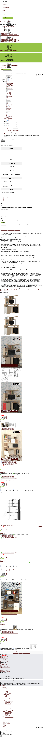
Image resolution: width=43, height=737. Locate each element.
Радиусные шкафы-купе (9, 24)
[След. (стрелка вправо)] (1, 736)
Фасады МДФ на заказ (7, 719)
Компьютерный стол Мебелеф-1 (7, 525)
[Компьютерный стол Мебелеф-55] (5, 31)
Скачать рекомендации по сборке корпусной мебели (10, 230)
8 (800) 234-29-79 (3, 674)
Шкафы (6, 19)
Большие (9, 289)
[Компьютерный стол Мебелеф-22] (21, 633)
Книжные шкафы (10, 25)
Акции (4, 5)
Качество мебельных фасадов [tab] (9, 201)
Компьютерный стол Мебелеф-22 (7, 635)
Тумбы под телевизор (9, 33)
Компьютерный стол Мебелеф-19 (7, 464)
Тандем (39, 289)
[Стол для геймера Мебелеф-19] (9, 26)
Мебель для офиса (3, 660)
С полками (36, 289)
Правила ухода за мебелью (5, 671)
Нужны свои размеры (8, 118)
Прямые (26, 289)
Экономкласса (6, 290)
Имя (2, 218)
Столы (4, 700)
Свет (3, 716)
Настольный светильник (9, 63)
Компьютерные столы (15, 21)
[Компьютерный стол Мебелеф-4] (21, 364)
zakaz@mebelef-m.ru (4, 675)
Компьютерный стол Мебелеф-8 (7, 570)
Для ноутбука (13, 289)
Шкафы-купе (9, 22)
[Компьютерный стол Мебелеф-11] (21, 598)
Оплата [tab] (4, 200)
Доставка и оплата (6, 8)
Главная (1, 21)
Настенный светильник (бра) (10, 67)
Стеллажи (8, 26)
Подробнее (6, 133)
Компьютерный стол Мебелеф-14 (7, 480)
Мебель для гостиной (4, 656)
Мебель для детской (4, 659)
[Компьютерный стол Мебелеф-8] (21, 569)
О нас (4, 10)
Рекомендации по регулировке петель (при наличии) (10, 231)
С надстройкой (30, 289)
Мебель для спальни (8, 56)
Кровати (6, 714)
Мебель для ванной (4, 661)
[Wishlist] (0, 421)
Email (2, 220)
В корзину (2, 419)
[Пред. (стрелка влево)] (0, 736)
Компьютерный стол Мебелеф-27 (7, 553)
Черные (1, 290)
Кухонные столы (10, 45)
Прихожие (5, 706)
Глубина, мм (6, 123)
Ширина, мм (6, 121)
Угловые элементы (8, 28)
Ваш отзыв (3, 216)
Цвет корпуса (6, 74)
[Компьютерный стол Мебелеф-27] (21, 544)
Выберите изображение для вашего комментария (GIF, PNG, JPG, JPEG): (14, 224)
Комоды (8, 30)
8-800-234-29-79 (39, 74)
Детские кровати (10, 59)
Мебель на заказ (6, 7)
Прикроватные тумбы (8, 697)
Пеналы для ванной (9, 53)
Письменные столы (8, 702)
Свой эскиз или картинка (8, 127)
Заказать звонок (39, 75)
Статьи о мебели (3, 668)
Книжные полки (9, 60)
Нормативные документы (5, 667)
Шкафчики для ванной (9, 710)
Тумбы (8, 31)
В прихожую (7, 699)
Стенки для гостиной (7, 707)
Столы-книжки (9, 49)
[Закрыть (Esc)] (0, 735)
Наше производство (4, 666)
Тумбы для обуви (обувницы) (10, 698)
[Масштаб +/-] (1, 735)
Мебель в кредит (4, 655)
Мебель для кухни (3, 657)
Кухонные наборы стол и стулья (9, 47)
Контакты (4, 12)
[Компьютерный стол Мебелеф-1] (21, 508)
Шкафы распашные (9, 21)
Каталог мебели (7, 21)
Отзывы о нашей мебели (4, 669)
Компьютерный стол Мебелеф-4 (7, 413)
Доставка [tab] (5, 199)
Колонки (6, 691)
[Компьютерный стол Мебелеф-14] (21, 478)
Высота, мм (6, 125)
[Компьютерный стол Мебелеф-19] (21, 446)
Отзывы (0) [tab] (5, 197)
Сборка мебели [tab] (6, 198)
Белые (5, 289)
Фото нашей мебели (4, 670)
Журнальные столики (9, 44)
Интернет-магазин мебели (5, 680)
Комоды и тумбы (6, 694)
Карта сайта (2, 685)
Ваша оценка (3, 209)
